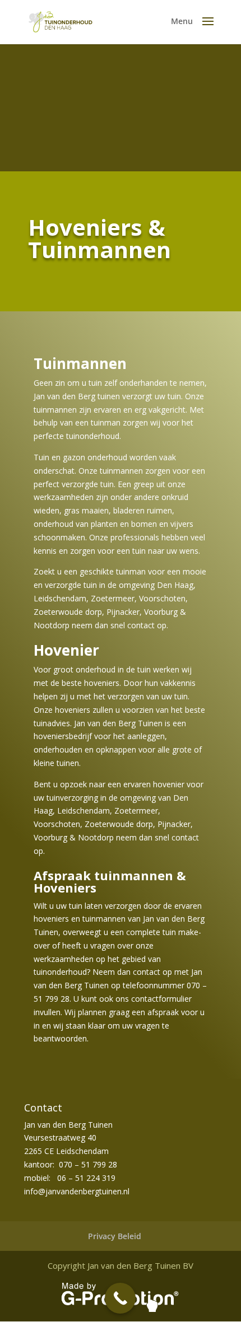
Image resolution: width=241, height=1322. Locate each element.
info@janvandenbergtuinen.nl (76, 1191)
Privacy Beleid (114, 1236)
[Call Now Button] (120, 1298)
